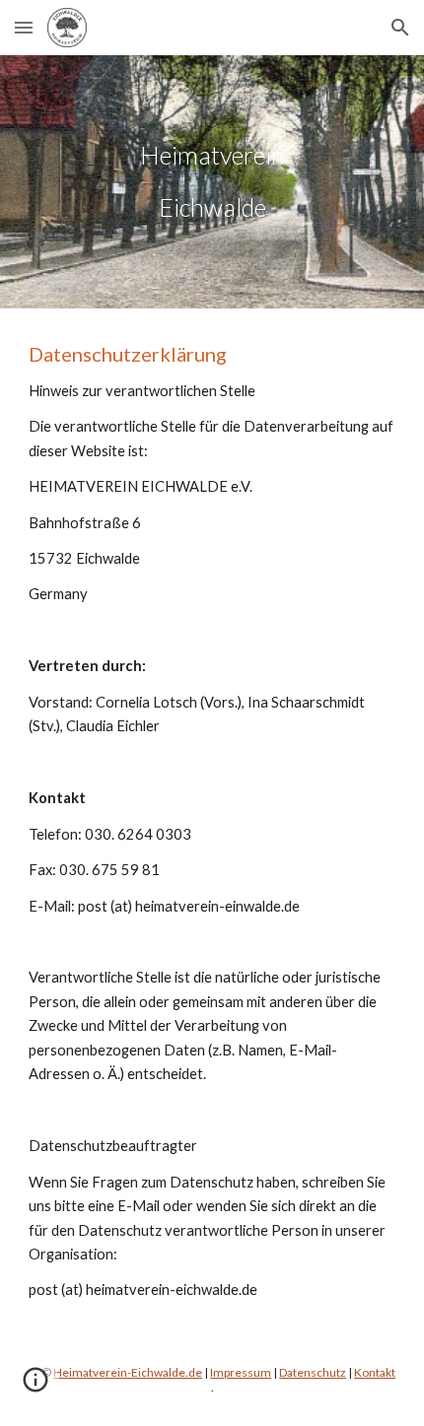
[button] (23, 27)
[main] (212, 182)
